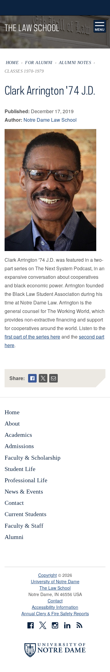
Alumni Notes (75, 62)
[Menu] (100, 26)
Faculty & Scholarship (33, 457)
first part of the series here (32, 336)
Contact (14, 502)
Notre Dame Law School (50, 119)
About (12, 423)
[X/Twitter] (43, 378)
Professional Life (26, 480)
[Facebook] (32, 378)
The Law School (55, 588)
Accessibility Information (55, 607)
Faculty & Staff (24, 525)
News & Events (24, 491)
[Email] (53, 378)
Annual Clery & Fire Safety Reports (55, 613)
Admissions (19, 446)
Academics (18, 434)
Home (12, 62)
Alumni (14, 537)
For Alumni (38, 62)
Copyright (47, 575)
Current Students (25, 514)
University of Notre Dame (55, 581)
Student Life (20, 468)
